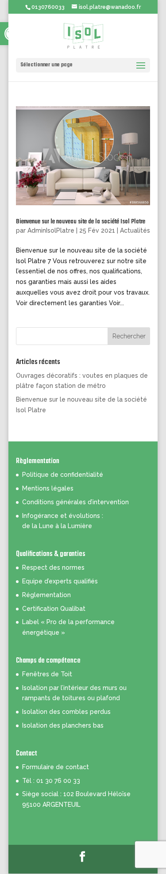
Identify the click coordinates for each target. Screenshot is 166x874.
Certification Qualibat (53, 608)
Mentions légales (47, 488)
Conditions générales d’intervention (75, 502)
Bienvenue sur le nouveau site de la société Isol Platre (80, 222)
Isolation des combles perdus (66, 711)
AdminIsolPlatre (50, 230)
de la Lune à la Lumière (57, 525)
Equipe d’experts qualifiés (60, 581)
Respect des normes (53, 567)
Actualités (135, 230)
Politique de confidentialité (62, 474)
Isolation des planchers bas (63, 725)
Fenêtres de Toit (47, 674)
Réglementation (46, 594)
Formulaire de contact (55, 766)
